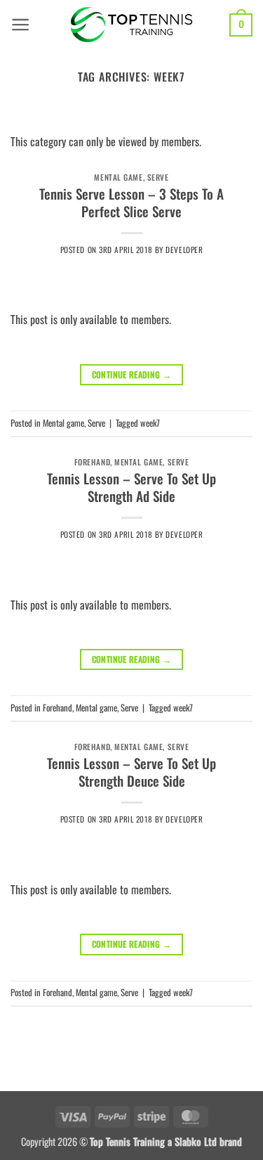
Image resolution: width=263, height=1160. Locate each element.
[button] (21, 25)
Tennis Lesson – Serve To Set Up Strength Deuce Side (131, 772)
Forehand (92, 462)
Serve (158, 177)
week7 (150, 423)
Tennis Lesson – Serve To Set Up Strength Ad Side (131, 487)
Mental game (118, 177)
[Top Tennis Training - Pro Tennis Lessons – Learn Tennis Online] (131, 24)
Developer (184, 249)
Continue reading (132, 374)
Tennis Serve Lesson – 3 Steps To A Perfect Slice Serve (131, 202)
